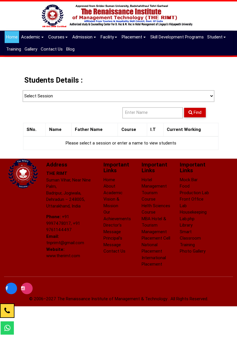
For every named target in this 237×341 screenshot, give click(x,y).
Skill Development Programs (177, 37)
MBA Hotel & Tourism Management (154, 225)
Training (14, 49)
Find (196, 112)
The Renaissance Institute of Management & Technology (113, 298)
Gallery (32, 49)
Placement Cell (156, 238)
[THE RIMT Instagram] (27, 288)
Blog (71, 49)
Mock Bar (189, 179)
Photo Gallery (192, 251)
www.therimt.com (63, 255)
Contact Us (52, 49)
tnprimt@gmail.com (65, 242)
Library (186, 225)
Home (12, 37)
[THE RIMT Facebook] (12, 288)
